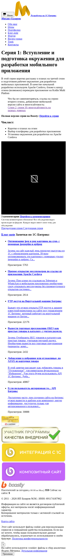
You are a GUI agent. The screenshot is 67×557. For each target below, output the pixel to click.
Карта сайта (7, 521)
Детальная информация (34, 550)
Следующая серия (33, 228)
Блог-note (8, 234)
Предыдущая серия (12, 228)
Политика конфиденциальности (30, 538)
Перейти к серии (49, 116)
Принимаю (8, 554)
